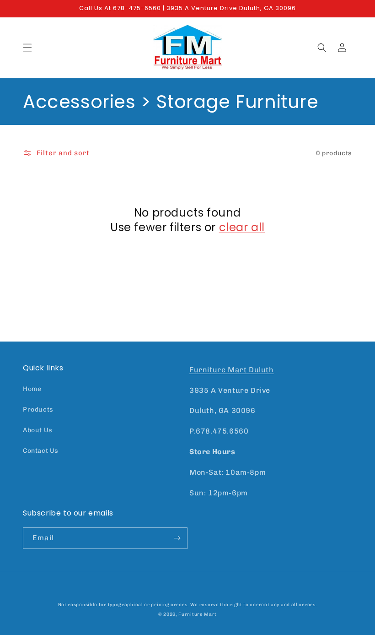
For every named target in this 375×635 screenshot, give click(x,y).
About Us (38, 430)
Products (38, 409)
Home (32, 389)
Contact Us (41, 451)
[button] (27, 48)
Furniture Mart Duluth (231, 369)
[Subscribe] (177, 538)
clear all (242, 227)
